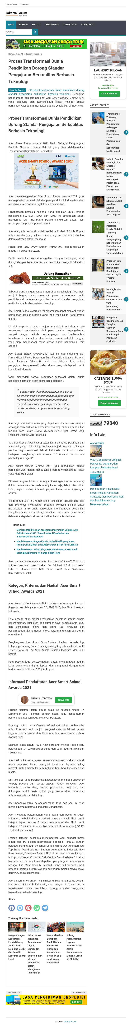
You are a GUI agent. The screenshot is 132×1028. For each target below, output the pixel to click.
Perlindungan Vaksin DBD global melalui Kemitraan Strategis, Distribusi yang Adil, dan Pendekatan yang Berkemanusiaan (107, 496)
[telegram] (45, 908)
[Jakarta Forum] (16, 13)
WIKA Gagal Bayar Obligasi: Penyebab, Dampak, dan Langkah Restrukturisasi (106, 463)
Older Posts (79, 993)
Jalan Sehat (97, 472)
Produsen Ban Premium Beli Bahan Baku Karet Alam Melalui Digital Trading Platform (113, 271)
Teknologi (69, 25)
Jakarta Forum (17, 90)
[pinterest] (28, 908)
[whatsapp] (36, 908)
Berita (22, 25)
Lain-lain (86, 25)
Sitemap (24, 4)
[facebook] (11, 908)
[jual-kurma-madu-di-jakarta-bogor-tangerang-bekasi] (46, 285)
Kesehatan (51, 25)
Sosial (35, 25)
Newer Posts (14, 993)
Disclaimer (11, 4)
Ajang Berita (97, 443)
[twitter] (20, 908)
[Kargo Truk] (46, 47)
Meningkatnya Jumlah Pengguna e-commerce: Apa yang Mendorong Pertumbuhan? (114, 299)
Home (11, 25)
